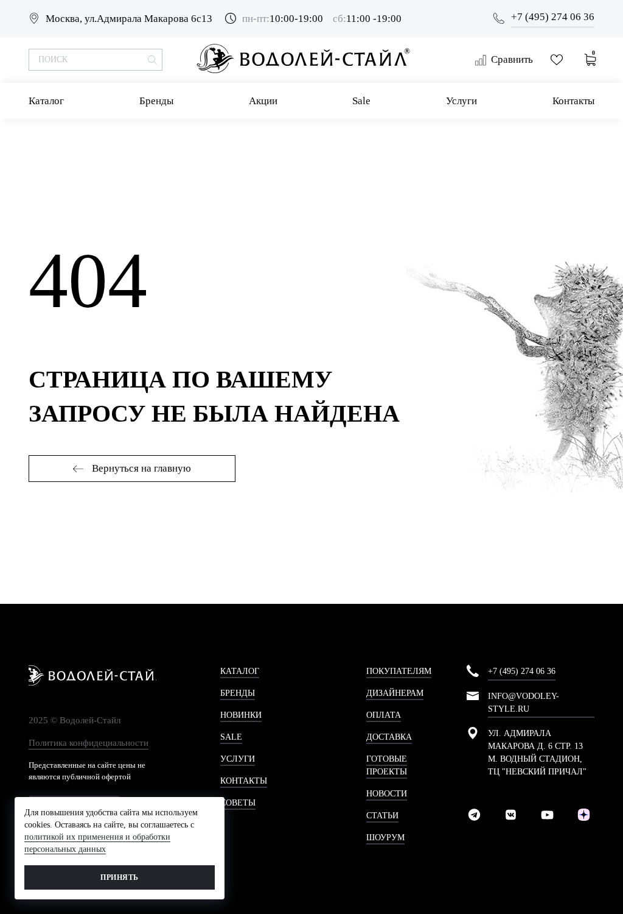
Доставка (389, 737)
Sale (361, 101)
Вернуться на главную (140, 468)
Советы (238, 802)
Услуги (461, 101)
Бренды (156, 101)
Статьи (382, 815)
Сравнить (512, 59)
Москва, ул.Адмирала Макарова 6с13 (129, 18)
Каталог (46, 101)
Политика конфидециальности (88, 743)
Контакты (573, 101)
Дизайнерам (394, 693)
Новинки (241, 715)
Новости (386, 793)
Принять (119, 877)
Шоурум (385, 837)
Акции (263, 101)
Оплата (383, 715)
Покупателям (398, 671)
